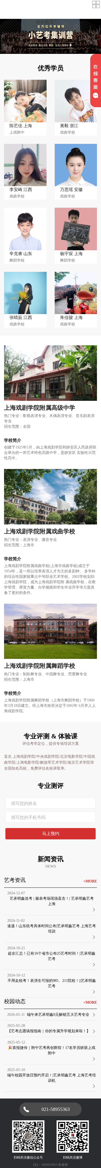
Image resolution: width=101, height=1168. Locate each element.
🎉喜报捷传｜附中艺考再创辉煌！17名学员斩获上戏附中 (51, 1050)
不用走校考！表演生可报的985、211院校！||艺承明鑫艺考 (52, 983)
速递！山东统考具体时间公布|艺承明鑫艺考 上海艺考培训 (51, 928)
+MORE (90, 881)
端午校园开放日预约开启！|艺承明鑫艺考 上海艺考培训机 (51, 1078)
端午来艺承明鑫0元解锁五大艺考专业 (58, 1015)
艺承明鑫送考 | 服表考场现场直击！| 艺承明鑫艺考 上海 (52, 901)
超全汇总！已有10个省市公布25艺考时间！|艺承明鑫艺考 (51, 956)
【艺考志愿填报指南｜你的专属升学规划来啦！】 (48, 1031)
